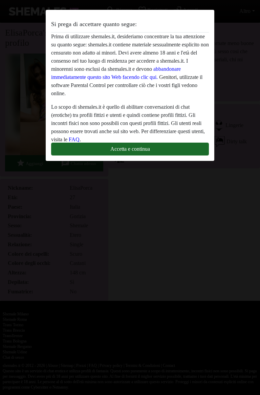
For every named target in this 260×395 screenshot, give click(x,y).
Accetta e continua (130, 149)
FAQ (74, 139)
